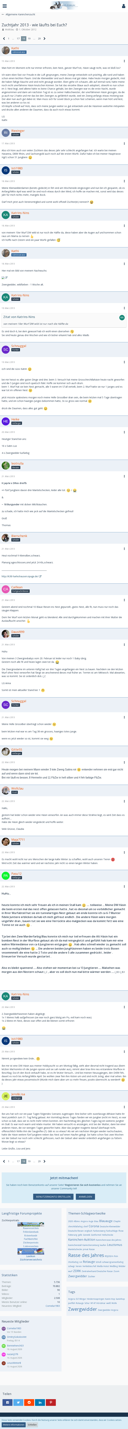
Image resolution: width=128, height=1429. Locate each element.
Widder (122, 1266)
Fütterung (72, 1234)
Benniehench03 (15, 1345)
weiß (108, 1303)
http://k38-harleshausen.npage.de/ (20, 576)
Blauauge (105, 1221)
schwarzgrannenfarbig (112, 1262)
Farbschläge (112, 1230)
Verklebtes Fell (89, 1266)
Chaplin (116, 1221)
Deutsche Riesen (76, 1230)
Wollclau (9, 29)
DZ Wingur (81, 1299)
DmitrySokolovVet (16, 1336)
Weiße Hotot (103, 1266)
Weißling (114, 1266)
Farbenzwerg (99, 1230)
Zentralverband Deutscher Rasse (97, 1271)
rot (80, 1262)
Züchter (91, 1276)
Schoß (98, 1262)
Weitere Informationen (13, 1424)
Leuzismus (114, 1245)
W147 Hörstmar (98, 1303)
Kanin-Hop (110, 1299)
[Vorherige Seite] (4, 38)
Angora (84, 1221)
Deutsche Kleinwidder (110, 1226)
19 (29, 38)
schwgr (71, 1266)
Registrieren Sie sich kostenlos (82, 1185)
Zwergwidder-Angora (108, 1310)
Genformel (96, 1234)
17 (18, 38)
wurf (70, 1271)
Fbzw (120, 1230)
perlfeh (71, 1303)
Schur (87, 1303)
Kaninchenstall (75, 1245)
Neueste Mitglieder (15, 1321)
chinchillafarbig (75, 1226)
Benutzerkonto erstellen (53, 1196)
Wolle (114, 1303)
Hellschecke (107, 1234)
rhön (116, 1256)
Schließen (32, 1424)
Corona (94, 1226)
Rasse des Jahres (86, 1255)
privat (85, 1249)
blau (96, 1221)
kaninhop (120, 1299)
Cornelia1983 (53, 1305)
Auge (90, 1221)
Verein (79, 1266)
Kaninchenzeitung (90, 1245)
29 (39, 38)
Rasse (92, 1249)
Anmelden (85, 1196)
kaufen (103, 1245)
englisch (88, 1230)
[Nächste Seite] (44, 38)
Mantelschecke (75, 1249)
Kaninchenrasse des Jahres (108, 1239)
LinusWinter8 (14, 1362)
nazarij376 (12, 1354)
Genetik (86, 1234)
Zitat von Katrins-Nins (19, 317)
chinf (85, 1226)
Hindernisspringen (95, 1299)
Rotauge (89, 1262)
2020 (70, 1221)
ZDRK (77, 1271)
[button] (5, 6)
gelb (80, 1234)
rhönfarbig (73, 1262)
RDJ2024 (109, 1256)
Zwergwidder (77, 1276)
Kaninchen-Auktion (81, 1239)
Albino (77, 1221)
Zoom (116, 1271)
